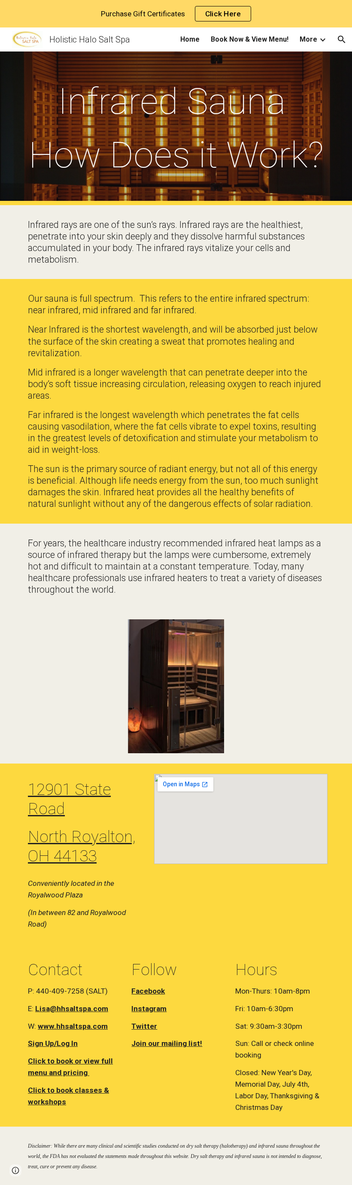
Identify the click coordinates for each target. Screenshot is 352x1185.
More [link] (308, 39)
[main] (176, 128)
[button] (341, 39)
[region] (176, 13)
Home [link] (190, 39)
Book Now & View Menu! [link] (249, 39)
